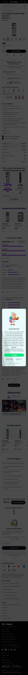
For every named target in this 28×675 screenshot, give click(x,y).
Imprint (10, 363)
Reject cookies (9, 359)
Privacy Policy (16, 363)
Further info (19, 359)
